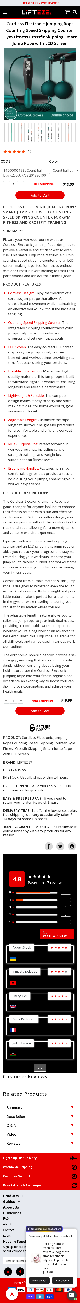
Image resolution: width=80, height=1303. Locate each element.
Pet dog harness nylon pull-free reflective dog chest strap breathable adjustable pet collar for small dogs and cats (56, 1256)
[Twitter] (8, 1271)
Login (7, 1235)
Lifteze (23, 762)
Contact (8, 1230)
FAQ (6, 1218)
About (7, 1224)
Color (53, 161)
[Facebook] (20, 1271)
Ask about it (63, 1280)
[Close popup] (72, 1232)
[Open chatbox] (72, 1295)
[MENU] (5, 12)
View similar (39, 1280)
